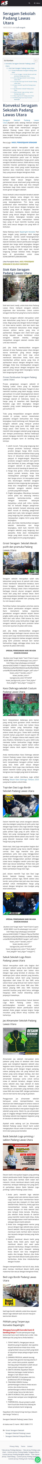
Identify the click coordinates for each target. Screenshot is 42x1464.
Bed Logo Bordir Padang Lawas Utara (24, 96)
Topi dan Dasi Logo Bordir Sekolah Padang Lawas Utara (25, 82)
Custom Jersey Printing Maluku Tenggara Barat (23, 1452)
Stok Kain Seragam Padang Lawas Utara (21, 68)
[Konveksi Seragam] (4, 3)
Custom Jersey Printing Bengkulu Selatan (16, 1454)
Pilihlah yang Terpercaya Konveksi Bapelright (23, 98)
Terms (23, 1446)
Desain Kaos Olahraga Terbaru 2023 (24, 779)
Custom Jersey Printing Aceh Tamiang (21, 1459)
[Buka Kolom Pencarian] (29, 3)
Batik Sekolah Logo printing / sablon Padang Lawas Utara (23, 93)
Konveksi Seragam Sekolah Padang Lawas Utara (20, 65)
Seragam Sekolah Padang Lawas (18, 1433)
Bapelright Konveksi (27, 232)
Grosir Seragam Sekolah (15, 1430)
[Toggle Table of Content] (34, 60)
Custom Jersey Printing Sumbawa (28, 1456)
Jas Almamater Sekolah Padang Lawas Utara (24, 89)
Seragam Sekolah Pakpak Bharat (18, 1436)
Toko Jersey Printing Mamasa (11, 1450)
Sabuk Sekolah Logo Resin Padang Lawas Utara (25, 86)
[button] (38, 1460)
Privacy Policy (14, 1446)
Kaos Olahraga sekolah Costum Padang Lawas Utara (24, 78)
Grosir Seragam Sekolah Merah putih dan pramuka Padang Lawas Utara (25, 75)
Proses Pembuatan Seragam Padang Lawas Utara (24, 71)
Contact (29, 1446)
